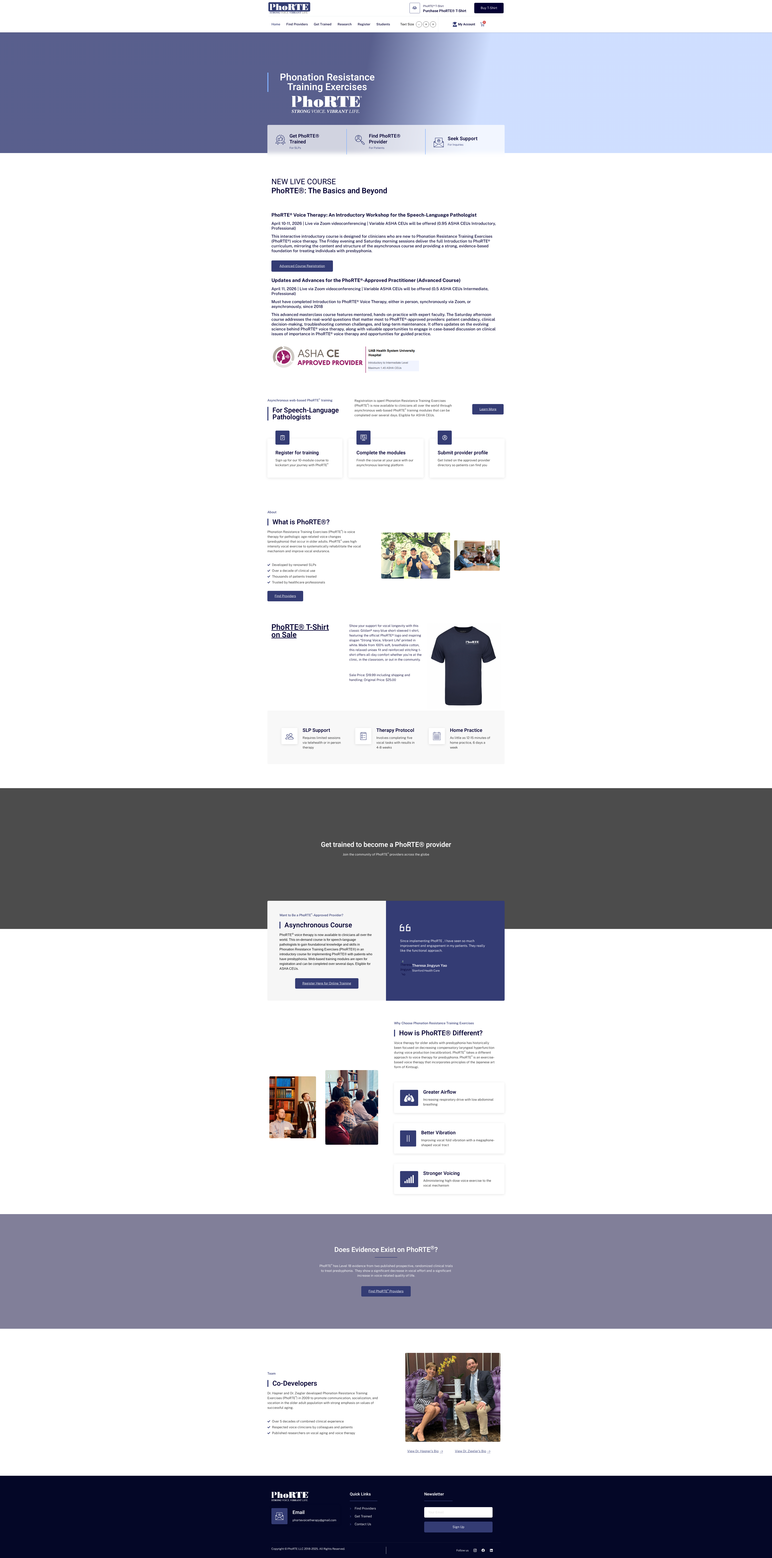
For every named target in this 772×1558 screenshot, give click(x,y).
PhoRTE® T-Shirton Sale (300, 631)
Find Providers (297, 24)
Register (364, 24)
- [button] (419, 24)
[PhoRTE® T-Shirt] (415, 8)
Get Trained (323, 24)
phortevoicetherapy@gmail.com (314, 1520)
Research (345, 24)
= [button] (433, 24)
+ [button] (426, 24)
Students (383, 24)
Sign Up (458, 1527)
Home (275, 24)
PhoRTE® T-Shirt (433, 6)
